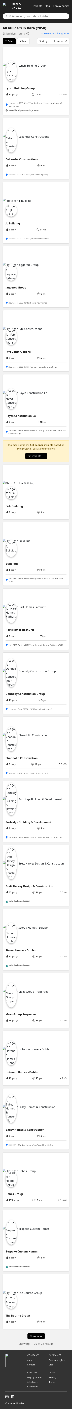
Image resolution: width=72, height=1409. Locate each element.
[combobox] (38, 16)
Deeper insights (56, 1360)
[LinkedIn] (12, 1396)
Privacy (52, 1377)
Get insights (34, 456)
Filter (10, 41)
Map (24, 41)
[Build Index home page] (14, 1360)
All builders (32, 1386)
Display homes (61, 6)
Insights (37, 6)
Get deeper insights (41, 445)
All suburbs (32, 1381)
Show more (36, 1336)
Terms (52, 1381)
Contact (31, 1364)
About (30, 1360)
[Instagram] (7, 1396)
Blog (47, 6)
